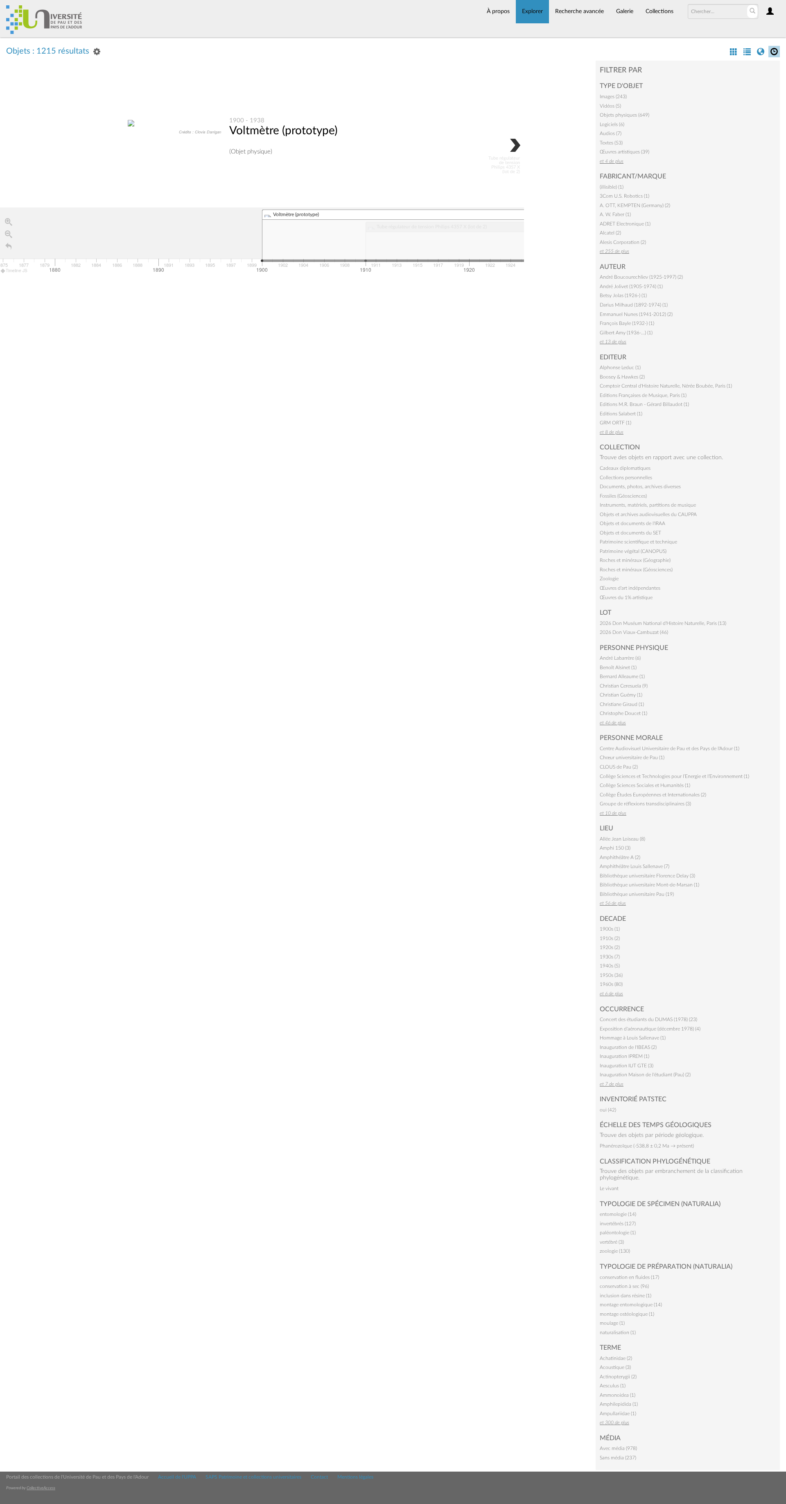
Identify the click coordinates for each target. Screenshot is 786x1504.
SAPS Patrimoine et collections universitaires (253, 1477)
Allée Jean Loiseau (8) (622, 839)
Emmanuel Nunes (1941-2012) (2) (636, 314)
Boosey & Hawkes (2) (622, 376)
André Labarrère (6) (620, 658)
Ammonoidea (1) (617, 1395)
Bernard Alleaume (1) (622, 676)
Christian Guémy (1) (621, 694)
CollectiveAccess (41, 1488)
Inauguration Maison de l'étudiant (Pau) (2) (645, 1074)
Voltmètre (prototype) (283, 130)
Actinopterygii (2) (618, 1376)
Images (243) (613, 96)
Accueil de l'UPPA (177, 1477)
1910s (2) (610, 938)
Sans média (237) (618, 1457)
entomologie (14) (618, 1214)
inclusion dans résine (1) (625, 1295)
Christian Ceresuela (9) (624, 685)
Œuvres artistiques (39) (624, 151)
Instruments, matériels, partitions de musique (648, 505)
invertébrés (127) (618, 1223)
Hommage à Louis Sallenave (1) (633, 1037)
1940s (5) (610, 965)
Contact (319, 1477)
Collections (659, 11)
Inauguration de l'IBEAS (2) (628, 1047)
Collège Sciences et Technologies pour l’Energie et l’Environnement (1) (674, 776)
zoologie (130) (615, 1251)
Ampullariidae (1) (618, 1413)
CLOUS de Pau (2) (619, 766)
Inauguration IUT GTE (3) (626, 1065)
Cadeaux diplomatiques (625, 468)
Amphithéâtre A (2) (620, 857)
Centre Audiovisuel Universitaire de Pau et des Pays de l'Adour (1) (669, 748)
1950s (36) (611, 975)
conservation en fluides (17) (629, 1277)
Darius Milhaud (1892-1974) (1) (634, 304)
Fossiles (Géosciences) (623, 496)
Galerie (624, 11)
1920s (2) (610, 947)
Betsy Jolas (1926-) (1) (623, 295)
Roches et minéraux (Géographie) (635, 560)
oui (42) (608, 1109)
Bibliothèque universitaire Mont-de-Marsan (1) (649, 884)
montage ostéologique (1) (627, 1314)
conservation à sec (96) (624, 1286)
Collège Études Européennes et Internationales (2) (653, 794)
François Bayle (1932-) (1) (627, 323)
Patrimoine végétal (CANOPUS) (633, 551)
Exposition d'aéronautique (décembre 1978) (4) (650, 1028)
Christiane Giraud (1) (622, 704)
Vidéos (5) (610, 106)
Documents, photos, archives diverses (640, 486)
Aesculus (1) (613, 1385)
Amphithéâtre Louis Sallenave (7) (634, 866)
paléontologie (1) (618, 1232)
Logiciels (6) (612, 124)
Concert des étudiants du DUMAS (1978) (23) (648, 1019)
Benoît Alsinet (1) (618, 667)
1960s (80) (611, 984)
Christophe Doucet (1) (623, 713)
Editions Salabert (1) (621, 413)
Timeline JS (16, 270)
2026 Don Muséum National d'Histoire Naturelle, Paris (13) (663, 623)
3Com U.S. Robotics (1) (624, 196)
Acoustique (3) (615, 1367)
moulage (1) (612, 1323)
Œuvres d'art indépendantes (630, 588)
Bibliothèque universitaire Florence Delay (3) (647, 875)
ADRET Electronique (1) (625, 223)
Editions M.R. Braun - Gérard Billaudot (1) (644, 404)
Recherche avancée (579, 11)
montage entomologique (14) (631, 1304)
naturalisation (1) (618, 1332)
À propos (498, 11)
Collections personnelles (626, 477)
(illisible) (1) (611, 187)
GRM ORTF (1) (615, 422)
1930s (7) (610, 956)
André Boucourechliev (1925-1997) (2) (641, 277)
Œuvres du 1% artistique (626, 597)
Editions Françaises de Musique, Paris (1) (643, 395)
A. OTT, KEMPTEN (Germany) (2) (635, 205)
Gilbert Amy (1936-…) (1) (626, 332)
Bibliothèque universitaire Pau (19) (637, 894)
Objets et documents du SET (630, 532)
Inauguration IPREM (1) (624, 1056)
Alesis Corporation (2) (623, 242)
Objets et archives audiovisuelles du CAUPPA (648, 514)
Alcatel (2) (610, 232)
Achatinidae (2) (616, 1358)
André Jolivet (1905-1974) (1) (631, 286)
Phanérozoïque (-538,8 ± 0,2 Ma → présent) (647, 1145)
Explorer (532, 11)
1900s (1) (610, 929)
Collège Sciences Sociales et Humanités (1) (645, 785)
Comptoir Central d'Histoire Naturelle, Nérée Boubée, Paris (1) (666, 385)
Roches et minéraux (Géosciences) (636, 569)
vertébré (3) (612, 1242)
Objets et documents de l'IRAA (632, 523)
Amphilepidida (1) (619, 1404)
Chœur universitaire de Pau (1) (632, 757)
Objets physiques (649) (624, 115)
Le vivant (609, 1188)
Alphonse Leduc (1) (620, 367)
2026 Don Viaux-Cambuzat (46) (634, 632)
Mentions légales (355, 1477)
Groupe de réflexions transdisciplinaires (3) (645, 803)
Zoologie (609, 578)
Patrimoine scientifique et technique (638, 541)
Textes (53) (611, 142)
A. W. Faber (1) (615, 214)
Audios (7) (610, 133)
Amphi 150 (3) (615, 848)
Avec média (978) (618, 1448)
